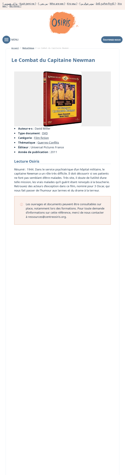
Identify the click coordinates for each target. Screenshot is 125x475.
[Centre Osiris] (63, 23)
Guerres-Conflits (48, 142)
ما (10, 3)
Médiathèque (28, 48)
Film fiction (41, 138)
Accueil (15, 48)
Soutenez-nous (112, 39)
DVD (45, 133)
